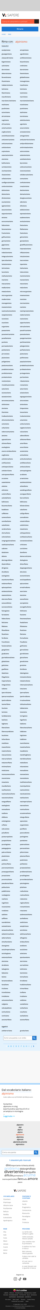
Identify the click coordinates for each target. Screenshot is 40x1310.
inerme (5, 1179)
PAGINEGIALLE (19, 1293)
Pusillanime (7, 1208)
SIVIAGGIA (34, 1295)
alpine (20, 1132)
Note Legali (16, 1299)
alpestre (20, 1125)
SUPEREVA (28, 1297)
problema (12, 1168)
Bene (5, 1253)
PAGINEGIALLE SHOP (30, 1293)
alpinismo (20, 1134)
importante (16, 1165)
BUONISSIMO (20, 1297)
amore (33, 1178)
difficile (8, 1175)
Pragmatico (26, 1207)
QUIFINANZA (12, 1297)
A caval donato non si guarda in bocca (29, 1267)
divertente (13, 1171)
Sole (4, 1235)
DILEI (28, 1295)
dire (8, 1165)
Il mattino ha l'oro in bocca (28, 1247)
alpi (20, 1127)
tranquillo (30, 1172)
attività (31, 1165)
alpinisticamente (20, 1142)
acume (29, 1175)
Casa (5, 1238)
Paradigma (26, 1216)
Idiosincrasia (8, 1205)
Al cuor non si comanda (27, 1262)
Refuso (5, 1211)
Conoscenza (26, 1210)
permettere (18, 1175)
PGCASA (5, 1295)
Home (4, 34)
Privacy (23, 1299)
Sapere (13, 15)
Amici (5, 1250)
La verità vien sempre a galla (27, 1233)
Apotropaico (7, 1220)
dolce (23, 1168)
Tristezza (25, 1222)
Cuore (5, 1247)
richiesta (24, 1165)
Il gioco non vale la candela (29, 1257)
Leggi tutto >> (9, 1116)
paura (20, 1182)
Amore (5, 1244)
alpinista (20, 1137)
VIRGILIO (11, 1293)
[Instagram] (15, 1279)
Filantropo (7, 1202)
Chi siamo (8, 1299)
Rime (9, 34)
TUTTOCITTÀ (22, 1295)
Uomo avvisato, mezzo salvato (27, 1238)
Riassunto (26, 1213)
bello (25, 1179)
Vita (4, 1232)
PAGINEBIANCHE (13, 1295)
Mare (5, 1241)
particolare (12, 1179)
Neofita (6, 1214)
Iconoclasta (7, 1217)
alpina (20, 1129)
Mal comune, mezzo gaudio (27, 1252)
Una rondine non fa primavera (28, 1243)
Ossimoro (6, 1199)
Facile (24, 1204)
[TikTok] (20, 1279)
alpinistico (20, 1144)
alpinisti (20, 1139)
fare (20, 1179)
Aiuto (27, 1301)
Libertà (24, 1201)
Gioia (24, 1219)
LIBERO (6, 1293)
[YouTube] (24, 1279)
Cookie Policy (31, 1299)
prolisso (31, 1168)
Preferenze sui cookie (18, 1301)
